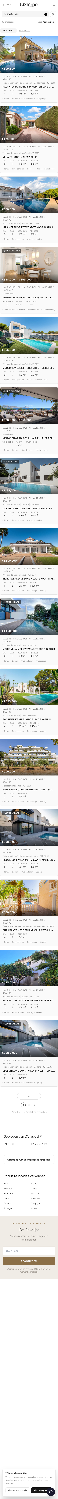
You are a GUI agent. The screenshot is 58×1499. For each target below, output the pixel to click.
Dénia (6, 1198)
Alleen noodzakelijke (17, 1490)
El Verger (8, 1208)
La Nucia (35, 1198)
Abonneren (29, 1261)
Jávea (34, 1188)
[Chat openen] (51, 1492)
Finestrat (8, 1188)
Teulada (7, 1203)
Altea (6, 1183)
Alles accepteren (41, 1490)
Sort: (46, 22)
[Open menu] (54, 4)
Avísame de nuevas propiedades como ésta (28, 1159)
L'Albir (9, 1144)
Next (29, 1096)
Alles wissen (24, 30)
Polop (34, 1208)
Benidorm (8, 1193)
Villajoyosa (36, 1203)
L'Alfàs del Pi (39, 1144)
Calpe (34, 1183)
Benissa (35, 1193)
